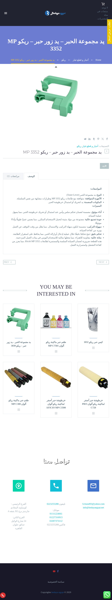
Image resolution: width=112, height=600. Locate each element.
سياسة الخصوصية (56, 582)
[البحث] (4, 68)
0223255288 (52, 504)
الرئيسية (4, 17)
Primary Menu (5, 13)
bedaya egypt (57, 592)
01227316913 (56, 517)
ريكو (79, 146)
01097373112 (56, 521)
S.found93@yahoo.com (93, 504)
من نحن (3, 21)
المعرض (4, 42)
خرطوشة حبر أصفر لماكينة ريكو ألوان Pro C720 (93, 404)
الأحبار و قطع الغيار (4, 57)
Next (101, 262)
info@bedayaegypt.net (93, 507)
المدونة (3, 64)
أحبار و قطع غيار (90, 146)
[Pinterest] (98, 139)
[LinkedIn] (89, 139)
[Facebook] (6, 71)
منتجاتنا (3, 35)
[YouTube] (2, 71)
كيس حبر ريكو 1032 (93, 342)
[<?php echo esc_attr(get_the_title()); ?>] (93, 348)
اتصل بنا (4, 39)
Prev (6, 262)
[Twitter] (103, 139)
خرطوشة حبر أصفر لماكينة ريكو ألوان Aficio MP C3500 (56, 404)
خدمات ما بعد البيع (3, 28)
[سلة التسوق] (103, 4)
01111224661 (56, 513)
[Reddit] (85, 139)
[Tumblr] (94, 139)
